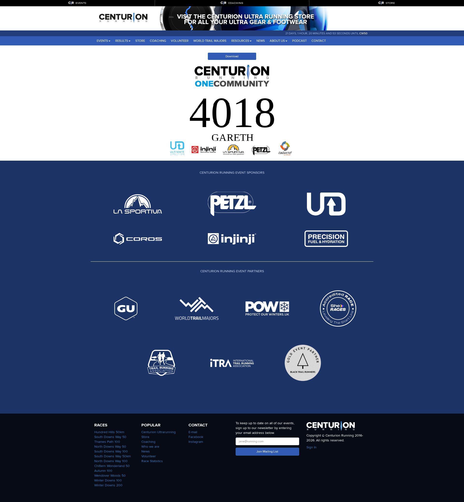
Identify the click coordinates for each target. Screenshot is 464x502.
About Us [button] (277, 41)
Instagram (195, 442)
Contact (319, 41)
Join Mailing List (267, 451)
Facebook (195, 437)
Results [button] (121, 41)
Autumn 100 (103, 471)
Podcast (299, 41)
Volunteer (179, 41)
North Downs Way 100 (111, 461)
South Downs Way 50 (110, 437)
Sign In (311, 447)
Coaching (158, 41)
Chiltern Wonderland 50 (112, 466)
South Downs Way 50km (112, 456)
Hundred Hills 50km (109, 432)
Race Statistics (152, 461)
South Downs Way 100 (111, 451)
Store (140, 41)
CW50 (363, 33)
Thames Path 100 (107, 442)
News (260, 41)
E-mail (192, 432)
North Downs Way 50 (110, 447)
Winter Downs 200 (108, 485)
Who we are (150, 447)
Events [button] (102, 41)
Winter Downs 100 (108, 480)
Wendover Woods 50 (110, 475)
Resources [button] (240, 41)
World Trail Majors (209, 41)
